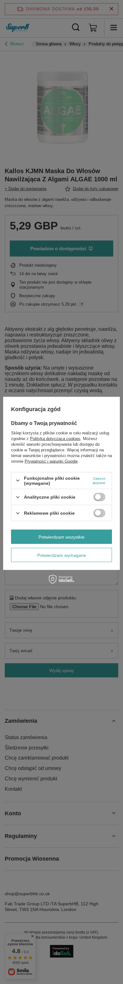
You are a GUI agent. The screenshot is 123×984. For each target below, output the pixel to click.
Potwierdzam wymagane (61, 554)
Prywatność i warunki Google (51, 461)
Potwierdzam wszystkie (61, 536)
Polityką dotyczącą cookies (55, 438)
